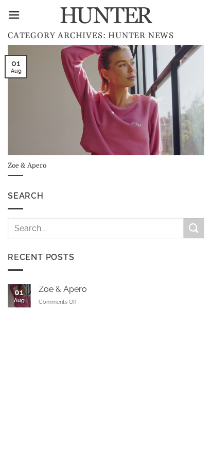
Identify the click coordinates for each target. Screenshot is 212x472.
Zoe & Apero (63, 289)
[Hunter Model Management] (106, 15)
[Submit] (194, 228)
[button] (14, 14)
